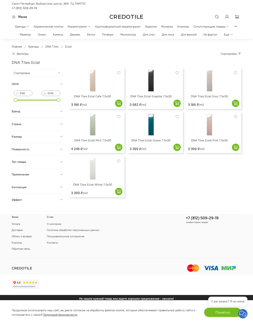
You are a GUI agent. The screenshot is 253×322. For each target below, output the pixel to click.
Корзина (17, 242)
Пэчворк (107, 34)
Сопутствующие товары (209, 26)
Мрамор (25, 34)
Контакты (52, 242)
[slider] (16, 100)
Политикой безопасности (60, 314)
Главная (17, 46)
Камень (58, 34)
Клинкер (183, 26)
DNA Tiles (52, 46)
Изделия (151, 26)
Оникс (42, 34)
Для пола (168, 34)
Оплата (16, 224)
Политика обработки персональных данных (73, 230)
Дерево (75, 34)
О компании (54, 224)
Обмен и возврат (22, 236)
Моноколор (128, 34)
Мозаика (167, 26)
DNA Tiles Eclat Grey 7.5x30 (209, 96)
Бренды (20, 26)
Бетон (91, 34)
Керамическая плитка (48, 26)
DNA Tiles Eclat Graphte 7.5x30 (151, 96)
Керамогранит (77, 26)
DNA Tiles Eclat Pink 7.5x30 (209, 140)
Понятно (222, 312)
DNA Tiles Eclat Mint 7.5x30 (92, 140)
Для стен (149, 34)
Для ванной (189, 34)
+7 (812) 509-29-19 (24, 8)
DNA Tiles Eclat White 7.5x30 (92, 184)
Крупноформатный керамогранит (118, 26)
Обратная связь (21, 248)
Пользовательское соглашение (65, 236)
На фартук (210, 34)
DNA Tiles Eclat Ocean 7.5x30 (151, 140)
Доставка (17, 230)
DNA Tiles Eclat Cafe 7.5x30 (92, 96)
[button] (242, 313)
